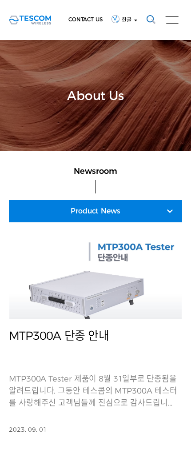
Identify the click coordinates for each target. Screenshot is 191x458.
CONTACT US (85, 19)
